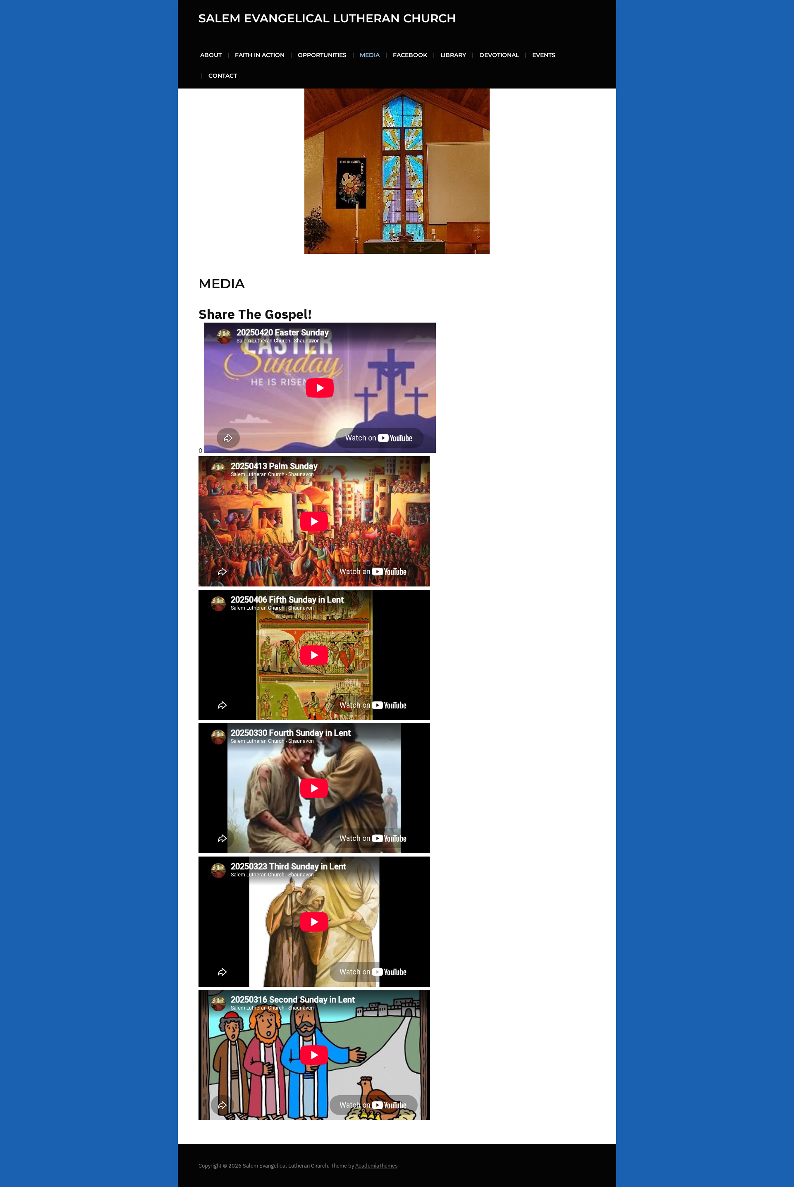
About (211, 55)
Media (370, 55)
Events (543, 55)
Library (453, 55)
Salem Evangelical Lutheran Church (327, 18)
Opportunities (322, 55)
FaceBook (410, 55)
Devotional (499, 55)
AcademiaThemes (376, 1165)
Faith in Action (260, 55)
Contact (222, 75)
